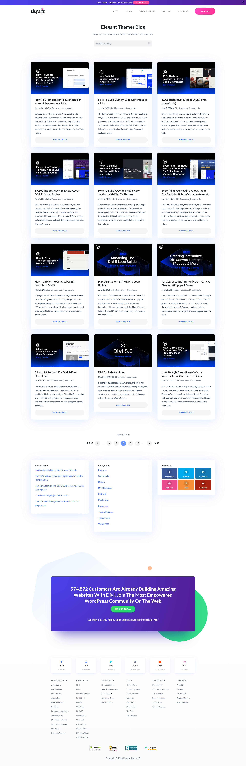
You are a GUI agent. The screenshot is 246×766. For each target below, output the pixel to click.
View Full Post (60, 140)
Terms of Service (183, 698)
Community (103, 476)
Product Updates (133, 689)
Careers (180, 689)
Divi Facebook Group (160, 689)
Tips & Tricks (104, 518)
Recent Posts (132, 685)
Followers (61, 667)
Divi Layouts (56, 694)
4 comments (132, 290)
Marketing (103, 499)
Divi (115, 11)
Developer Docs (107, 698)
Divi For (129, 11)
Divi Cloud (80, 698)
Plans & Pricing (82, 737)
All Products (148, 11)
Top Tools (130, 711)
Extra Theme (81, 724)
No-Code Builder (58, 702)
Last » (157, 443)
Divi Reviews (157, 702)
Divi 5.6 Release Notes (111, 372)
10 (137, 443)
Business (102, 470)
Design (101, 482)
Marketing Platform (59, 720)
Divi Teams (80, 707)
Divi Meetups (157, 685)
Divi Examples (157, 694)
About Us (180, 685)
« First (89, 443)
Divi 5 (78, 689)
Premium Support (58, 733)
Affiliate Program (159, 707)
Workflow (55, 707)
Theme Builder (57, 715)
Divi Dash (80, 720)
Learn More (141, 2)
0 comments (67, 108)
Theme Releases (105, 512)
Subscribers (135, 667)
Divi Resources (54, 108)
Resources (103, 506)
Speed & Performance (60, 724)
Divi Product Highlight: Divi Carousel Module (56, 470)
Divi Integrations (158, 698)
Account (183, 11)
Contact (167, 11)
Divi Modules (56, 689)
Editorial (102, 494)
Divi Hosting (81, 715)
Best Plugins (131, 707)
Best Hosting (132, 715)
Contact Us (181, 694)
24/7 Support (106, 694)
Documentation (107, 685)
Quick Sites (55, 698)
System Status (106, 702)
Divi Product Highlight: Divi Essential (52, 495)
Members (86, 667)
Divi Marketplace (83, 694)
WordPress (103, 523)
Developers (55, 728)
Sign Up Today (123, 609)
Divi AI (79, 702)
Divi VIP (79, 711)
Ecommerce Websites (59, 711)
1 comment (68, 381)
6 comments (132, 199)
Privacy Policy (182, 702)
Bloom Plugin (81, 728)
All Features (56, 685)
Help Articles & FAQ (109, 689)
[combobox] (123, 43)
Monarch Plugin (82, 733)
